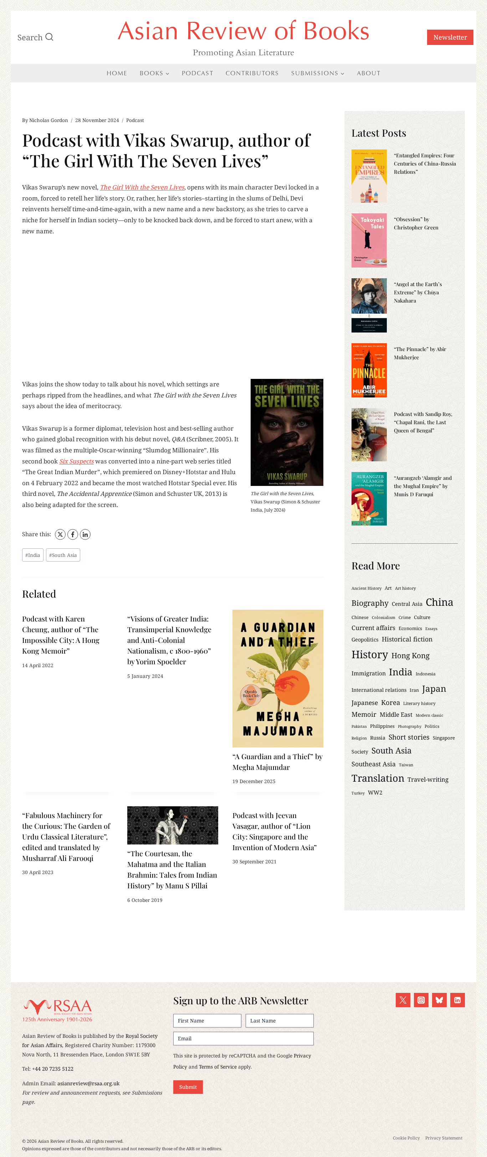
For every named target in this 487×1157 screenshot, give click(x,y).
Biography (370, 603)
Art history (405, 588)
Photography (409, 726)
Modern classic (429, 715)
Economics (410, 628)
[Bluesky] (439, 1000)
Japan (434, 688)
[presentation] (277, 678)
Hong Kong (410, 655)
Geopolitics (365, 639)
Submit (188, 1087)
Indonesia (426, 673)
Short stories (409, 737)
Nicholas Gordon (48, 120)
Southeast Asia (374, 764)
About (369, 73)
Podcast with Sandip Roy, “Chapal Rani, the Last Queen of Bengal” (423, 422)
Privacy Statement (443, 1138)
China (439, 602)
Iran (414, 690)
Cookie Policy (406, 1138)
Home (117, 73)
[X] (60, 534)
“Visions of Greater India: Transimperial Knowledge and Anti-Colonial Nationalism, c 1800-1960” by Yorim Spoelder (169, 640)
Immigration (369, 673)
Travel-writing (427, 779)
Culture (422, 617)
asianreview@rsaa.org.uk (88, 1083)
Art (388, 588)
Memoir (364, 714)
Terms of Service (218, 1066)
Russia (377, 737)
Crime (405, 617)
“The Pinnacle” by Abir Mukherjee (420, 353)
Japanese (365, 702)
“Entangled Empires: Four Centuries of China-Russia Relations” (425, 163)
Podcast (198, 73)
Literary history (419, 703)
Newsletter (450, 37)
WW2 (375, 792)
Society (360, 751)
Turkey (358, 793)
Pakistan (359, 726)
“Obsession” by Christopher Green (416, 223)
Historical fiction (407, 639)
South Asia (63, 555)
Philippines (382, 726)
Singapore (444, 738)
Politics (432, 726)
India (32, 555)
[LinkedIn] (85, 534)
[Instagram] (421, 1000)
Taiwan (406, 764)
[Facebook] (72, 534)
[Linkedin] (457, 1000)
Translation (378, 778)
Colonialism (383, 617)
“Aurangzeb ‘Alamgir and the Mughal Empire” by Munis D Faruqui (423, 486)
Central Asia (407, 603)
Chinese (360, 617)
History (370, 654)
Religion (359, 738)
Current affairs (373, 627)
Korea (390, 702)
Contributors (252, 73)
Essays (431, 628)
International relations (379, 689)
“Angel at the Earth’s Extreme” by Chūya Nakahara (418, 292)
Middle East (396, 714)
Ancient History (366, 588)
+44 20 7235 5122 (52, 1068)
